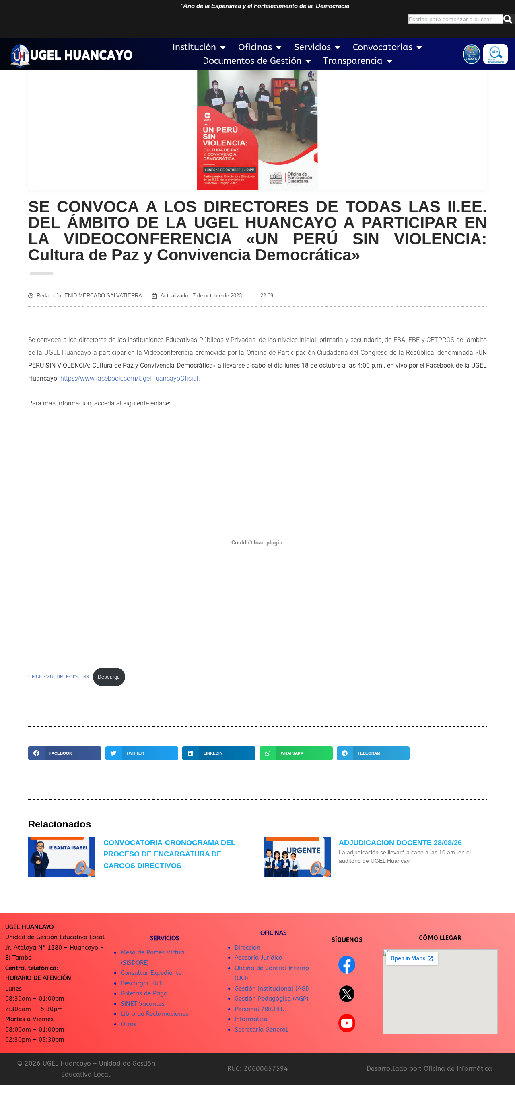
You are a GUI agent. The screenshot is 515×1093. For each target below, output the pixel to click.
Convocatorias (382, 47)
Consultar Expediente (151, 972)
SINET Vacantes (143, 1003)
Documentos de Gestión (252, 61)
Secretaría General (261, 1029)
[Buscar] (509, 19)
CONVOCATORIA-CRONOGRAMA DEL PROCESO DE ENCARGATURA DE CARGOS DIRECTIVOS (169, 854)
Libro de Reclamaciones (154, 1013)
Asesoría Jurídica (258, 957)
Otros (128, 1024)
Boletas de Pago (144, 993)
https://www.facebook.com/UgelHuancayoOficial (129, 378)
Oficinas (255, 47)
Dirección (247, 947)
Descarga (109, 677)
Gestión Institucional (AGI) (272, 988)
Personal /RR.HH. (259, 1009)
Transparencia (353, 61)
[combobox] (455, 19)
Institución (194, 47)
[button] (64, 753)
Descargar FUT (141, 983)
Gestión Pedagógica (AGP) (272, 998)
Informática (251, 1019)
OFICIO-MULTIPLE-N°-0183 (58, 677)
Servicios (312, 47)
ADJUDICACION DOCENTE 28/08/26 (400, 843)
